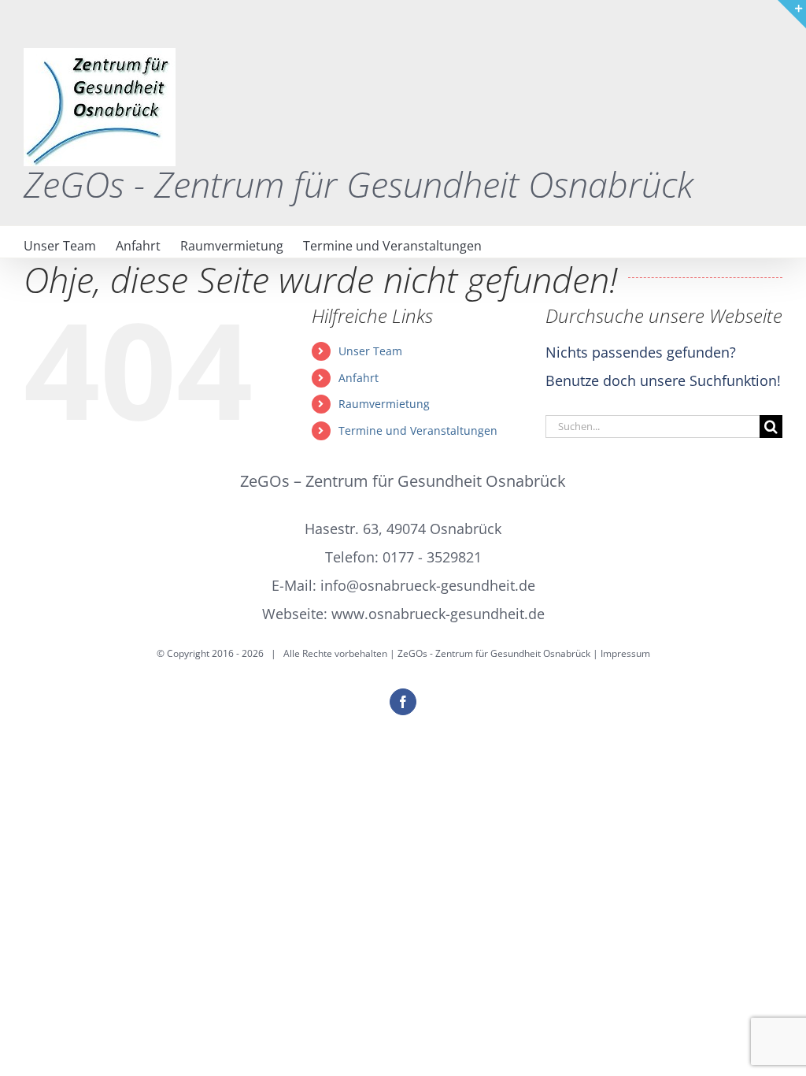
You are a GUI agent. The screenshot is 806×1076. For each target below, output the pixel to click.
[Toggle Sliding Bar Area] (792, 14)
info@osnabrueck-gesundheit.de (427, 585)
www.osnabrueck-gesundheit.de (438, 613)
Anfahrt (358, 377)
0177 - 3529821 (432, 556)
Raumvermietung (384, 403)
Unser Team (370, 350)
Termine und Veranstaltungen (417, 430)
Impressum (625, 653)
